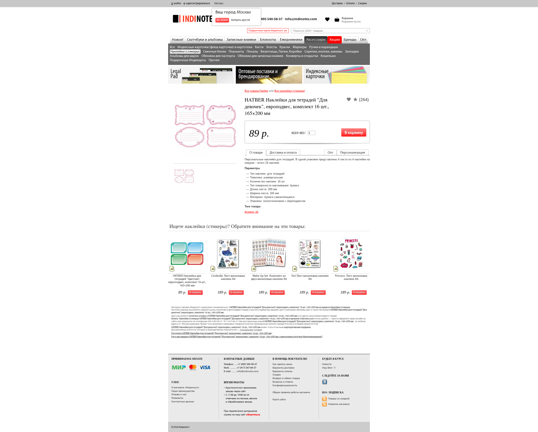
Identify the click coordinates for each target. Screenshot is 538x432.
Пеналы (252, 51)
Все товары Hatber (256, 91)
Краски (285, 47)
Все (172, 47)
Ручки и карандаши (323, 47)
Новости (327, 364)
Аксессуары (316, 40)
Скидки (362, 3)
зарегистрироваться (198, 3)
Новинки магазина (338, 404)
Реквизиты (177, 398)
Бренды (350, 40)
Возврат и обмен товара (286, 378)
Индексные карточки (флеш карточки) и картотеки (215, 47)
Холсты (271, 47)
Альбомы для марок (184, 56)
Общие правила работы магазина (291, 392)
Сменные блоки (214, 51)
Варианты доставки (283, 367)
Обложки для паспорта (218, 56)
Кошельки (328, 56)
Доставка (337, 3)
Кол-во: (298, 132)
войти (177, 3)
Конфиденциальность (285, 385)
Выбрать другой (240, 20)
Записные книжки (241, 40)
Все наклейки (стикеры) (289, 91)
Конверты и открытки (302, 56)
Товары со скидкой (338, 398)
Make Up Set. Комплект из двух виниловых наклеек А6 (269, 277)
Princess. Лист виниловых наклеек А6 (351, 277)
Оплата (350, 3)
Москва (218, 3)
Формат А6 (251, 211)
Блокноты (268, 40)
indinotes (201, 18)
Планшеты (236, 51)
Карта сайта (279, 399)
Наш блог (327, 367)
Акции (334, 40)
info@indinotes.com (301, 19)
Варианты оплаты (282, 371)
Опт (363, 40)
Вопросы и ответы (283, 382)
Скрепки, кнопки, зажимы (323, 51)
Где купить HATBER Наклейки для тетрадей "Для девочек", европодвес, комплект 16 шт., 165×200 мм (221, 333)
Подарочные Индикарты (188, 60)
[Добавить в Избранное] (349, 100)
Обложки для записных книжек (260, 56)
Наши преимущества (183, 391)
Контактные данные (182, 401)
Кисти (259, 47)
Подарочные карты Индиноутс (266, 30)
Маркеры (300, 47)
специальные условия (251, 330)
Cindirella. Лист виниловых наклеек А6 (228, 277)
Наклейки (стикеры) (185, 51)
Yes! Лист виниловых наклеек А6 (310, 277)
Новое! (177, 40)
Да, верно (222, 20)
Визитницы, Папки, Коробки (281, 51)
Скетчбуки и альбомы (205, 40)
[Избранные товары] (327, 19)
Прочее (214, 60)
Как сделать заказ (282, 364)
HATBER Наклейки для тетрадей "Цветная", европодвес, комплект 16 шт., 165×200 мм (187, 280)
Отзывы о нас (178, 394)
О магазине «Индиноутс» (185, 387)
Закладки (352, 51)
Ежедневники (291, 40)
